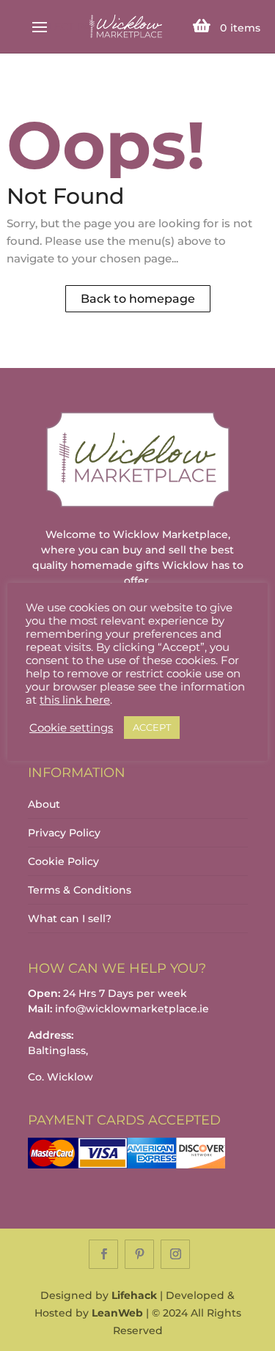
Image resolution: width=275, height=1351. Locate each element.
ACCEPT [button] (152, 727)
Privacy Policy (64, 832)
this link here (75, 700)
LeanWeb (117, 1312)
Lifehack (134, 1295)
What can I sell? (69, 918)
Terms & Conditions (79, 890)
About (44, 804)
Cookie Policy (63, 861)
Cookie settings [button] (71, 728)
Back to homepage (138, 299)
